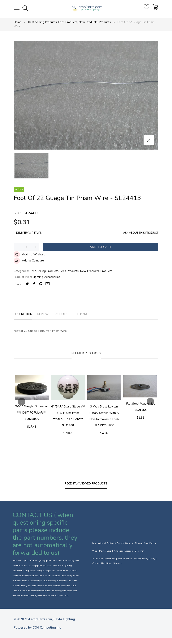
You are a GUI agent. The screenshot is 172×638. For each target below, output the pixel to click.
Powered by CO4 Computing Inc (37, 627)
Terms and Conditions (103, 558)
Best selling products (42, 22)
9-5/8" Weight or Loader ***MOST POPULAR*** (31, 412)
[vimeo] (41, 284)
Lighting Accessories (46, 277)
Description (23, 314)
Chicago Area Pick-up (146, 543)
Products (105, 22)
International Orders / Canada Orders (112, 543)
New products (88, 22)
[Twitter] (27, 284)
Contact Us (98, 563)
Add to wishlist (33, 254)
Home (17, 22)
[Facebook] (34, 284)
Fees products (68, 22)
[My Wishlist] (146, 8)
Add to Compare (33, 261)
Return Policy (125, 558)
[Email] (47, 284)
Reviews (43, 314)
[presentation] (21, 401)
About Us (62, 314)
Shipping (82, 314)
